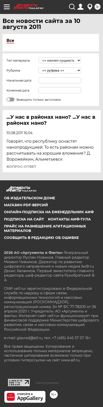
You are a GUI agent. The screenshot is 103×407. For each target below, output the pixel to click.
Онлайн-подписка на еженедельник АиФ (49, 212)
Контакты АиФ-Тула (69, 219)
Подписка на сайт (24, 219)
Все (10, 40)
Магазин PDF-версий (26, 205)
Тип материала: (18, 60)
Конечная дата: (18, 90)
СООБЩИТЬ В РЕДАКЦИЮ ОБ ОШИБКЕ (41, 237)
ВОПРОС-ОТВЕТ (21, 166)
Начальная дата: (19, 80)
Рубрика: (13, 70)
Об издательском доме (29, 198)
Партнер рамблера (47, 382)
